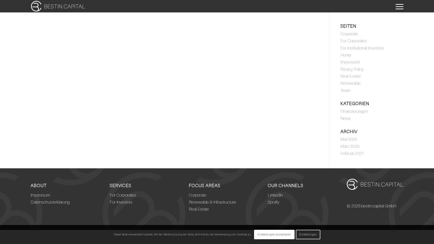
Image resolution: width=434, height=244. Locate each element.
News (345, 118)
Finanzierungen (354, 111)
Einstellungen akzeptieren (274, 234)
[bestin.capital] (58, 6)
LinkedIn (275, 194)
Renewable (350, 83)
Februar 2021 (352, 153)
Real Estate (199, 208)
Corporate (349, 33)
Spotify (273, 201)
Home (345, 54)
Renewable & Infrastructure (212, 201)
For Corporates (353, 40)
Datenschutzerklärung (50, 201)
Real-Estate (350, 76)
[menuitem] (398, 6)
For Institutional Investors (362, 47)
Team (345, 90)
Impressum (350, 61)
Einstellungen (308, 234)
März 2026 (349, 146)
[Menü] (398, 6)
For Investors (121, 201)
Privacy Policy (352, 69)
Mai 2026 (348, 139)
